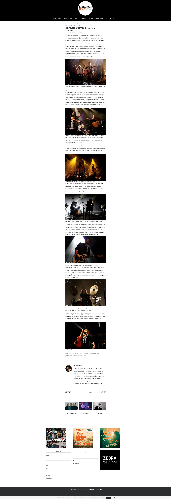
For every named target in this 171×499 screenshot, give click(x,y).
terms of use (76, 463)
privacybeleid (76, 460)
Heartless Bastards (78, 355)
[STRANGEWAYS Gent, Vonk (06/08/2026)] (85, 406)
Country (86, 353)
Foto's (57, 23)
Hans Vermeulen (72, 32)
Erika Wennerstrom (94, 353)
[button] (67, 409)
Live (71, 18)
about (47, 481)
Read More (114, 497)
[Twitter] (111, 19)
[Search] (117, 19)
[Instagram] (113, 19)
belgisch (48, 475)
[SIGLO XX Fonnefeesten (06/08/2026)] (99, 406)
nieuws (59, 18)
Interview (84, 18)
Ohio (85, 355)
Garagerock (69, 355)
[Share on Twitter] (86, 361)
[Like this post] (83, 361)
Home (54, 18)
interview (48, 471)
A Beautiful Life (69, 353)
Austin (76, 353)
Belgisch (91, 18)
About (106, 18)
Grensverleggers (99, 18)
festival (47, 468)
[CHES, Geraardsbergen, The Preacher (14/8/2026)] (71, 406)
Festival (77, 18)
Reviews (65, 18)
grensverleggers (49, 478)
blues (81, 353)
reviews (48, 462)
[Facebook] (110, 19)
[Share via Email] (87, 361)
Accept (108, 497)
